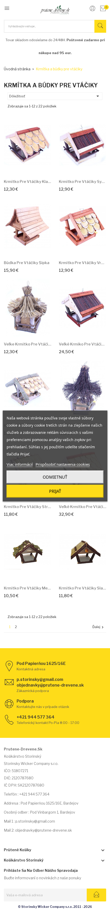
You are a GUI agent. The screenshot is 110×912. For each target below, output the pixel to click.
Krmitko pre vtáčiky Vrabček (82, 263)
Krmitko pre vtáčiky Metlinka (27, 588)
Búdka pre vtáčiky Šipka (26, 263)
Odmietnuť (55, 477)
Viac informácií (20, 464)
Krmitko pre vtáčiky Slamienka (82, 588)
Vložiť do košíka (21, 167)
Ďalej (98, 627)
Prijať (55, 491)
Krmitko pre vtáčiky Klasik (27, 181)
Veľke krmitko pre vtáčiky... (27, 344)
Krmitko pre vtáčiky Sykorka (82, 181)
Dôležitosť (55, 96)
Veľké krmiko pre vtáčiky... (82, 344)
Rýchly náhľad (33, 167)
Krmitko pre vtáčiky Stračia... (27, 507)
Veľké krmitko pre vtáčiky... (82, 507)
